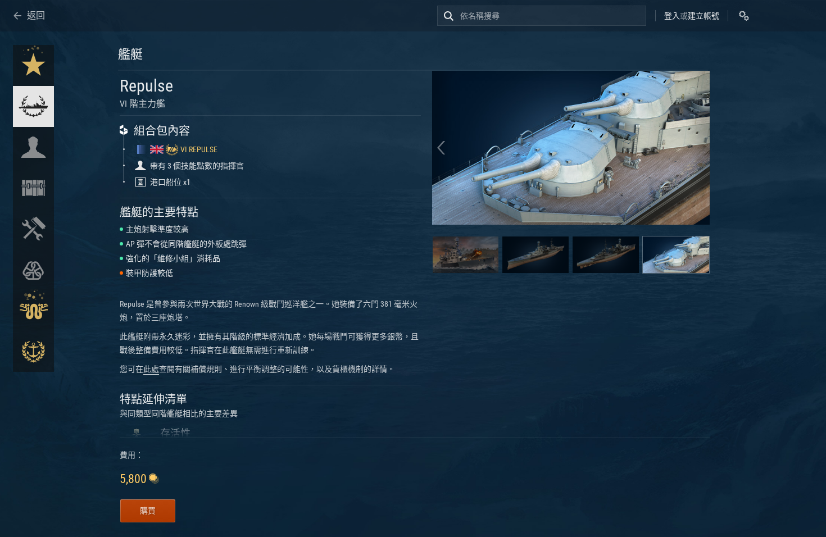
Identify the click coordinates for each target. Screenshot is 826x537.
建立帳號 (703, 15)
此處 (151, 369)
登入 (672, 15)
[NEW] (33, 65)
